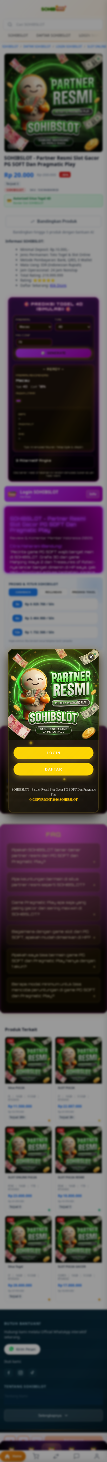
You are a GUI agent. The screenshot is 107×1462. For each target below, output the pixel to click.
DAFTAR (53, 769)
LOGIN (54, 753)
